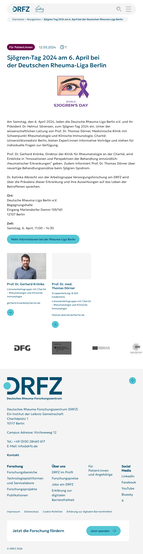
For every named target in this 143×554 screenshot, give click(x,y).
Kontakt (13, 455)
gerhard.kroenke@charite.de (23, 302)
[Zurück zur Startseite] (21, 9)
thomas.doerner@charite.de (68, 314)
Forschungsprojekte (22, 489)
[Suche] (119, 9)
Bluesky (127, 494)
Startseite (18, 19)
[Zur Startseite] (32, 388)
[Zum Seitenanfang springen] (132, 380)
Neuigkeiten (34, 19)
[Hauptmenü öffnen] (128, 9)
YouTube (128, 488)
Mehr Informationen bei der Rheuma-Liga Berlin (43, 239)
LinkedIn (128, 476)
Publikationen (17, 495)
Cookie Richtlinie (52, 511)
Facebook (129, 482)
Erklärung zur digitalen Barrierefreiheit (63, 495)
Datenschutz (31, 511)
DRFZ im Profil (62, 472)
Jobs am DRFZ (62, 484)
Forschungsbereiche (22, 472)
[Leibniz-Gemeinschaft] (39, 9)
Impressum (13, 511)
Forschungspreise (65, 478)
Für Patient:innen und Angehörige (100, 470)
